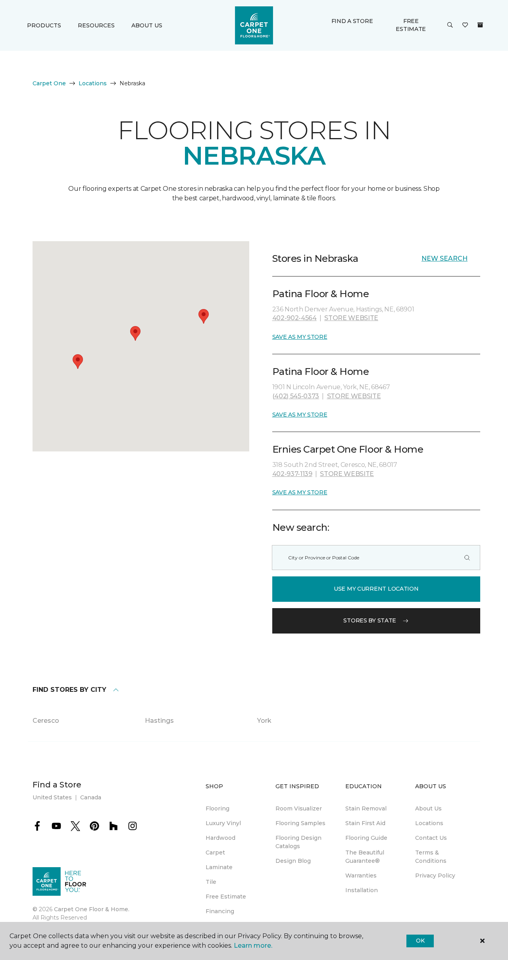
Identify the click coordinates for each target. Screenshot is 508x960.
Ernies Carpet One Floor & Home (347, 449)
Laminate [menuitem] (219, 867)
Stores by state (369, 620)
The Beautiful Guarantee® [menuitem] (364, 856)
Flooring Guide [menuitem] (366, 837)
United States (52, 797)
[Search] (467, 557)
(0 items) (480, 25)
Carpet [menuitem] (215, 852)
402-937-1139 (292, 474)
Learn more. (253, 945)
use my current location (376, 588)
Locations (93, 83)
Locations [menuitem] (429, 823)
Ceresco (46, 720)
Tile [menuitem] (211, 881)
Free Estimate (411, 25)
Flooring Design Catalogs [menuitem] (298, 842)
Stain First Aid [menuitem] (365, 823)
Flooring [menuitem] (217, 808)
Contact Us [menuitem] (431, 837)
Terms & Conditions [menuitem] (430, 856)
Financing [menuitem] (220, 911)
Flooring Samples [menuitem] (300, 823)
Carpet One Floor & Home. (91, 909)
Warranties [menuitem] (361, 875)
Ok (420, 940)
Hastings (159, 720)
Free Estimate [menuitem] (226, 896)
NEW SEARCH (444, 258)
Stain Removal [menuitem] (366, 808)
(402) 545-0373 (295, 396)
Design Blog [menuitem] (293, 860)
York (264, 720)
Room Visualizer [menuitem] (298, 808)
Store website (351, 318)
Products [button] (44, 25)
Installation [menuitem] (361, 890)
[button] (450, 25)
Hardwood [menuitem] (220, 837)
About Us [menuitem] (428, 808)
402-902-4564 (294, 318)
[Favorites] (465, 25)
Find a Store (352, 21)
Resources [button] (96, 25)
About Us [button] (146, 25)
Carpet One (49, 83)
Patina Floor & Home (320, 294)
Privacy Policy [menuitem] (435, 875)
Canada (90, 797)
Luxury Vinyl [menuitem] (223, 823)
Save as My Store (299, 336)
